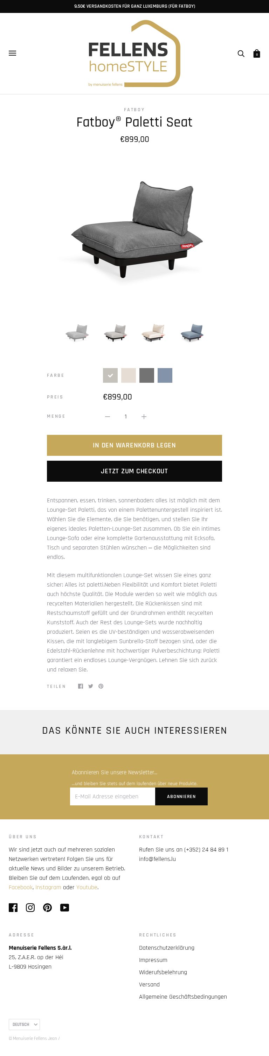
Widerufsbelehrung (163, 972)
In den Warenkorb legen (134, 445)
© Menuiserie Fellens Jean (33, 1038)
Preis (55, 397)
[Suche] (240, 53)
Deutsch (21, 1024)
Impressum (153, 960)
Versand (149, 984)
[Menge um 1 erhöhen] (144, 416)
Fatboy (134, 110)
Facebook (21, 887)
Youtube (86, 887)
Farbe (56, 375)
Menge (56, 416)
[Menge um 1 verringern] (107, 416)
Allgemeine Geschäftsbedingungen (183, 997)
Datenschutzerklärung (166, 948)
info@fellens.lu (157, 859)
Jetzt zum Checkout (134, 471)
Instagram (48, 887)
